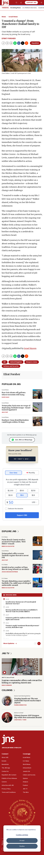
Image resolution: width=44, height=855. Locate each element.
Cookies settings (22, 835)
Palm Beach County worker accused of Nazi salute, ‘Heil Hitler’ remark (14, 542)
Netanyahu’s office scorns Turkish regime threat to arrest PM (15, 555)
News (4, 17)
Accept (22, 840)
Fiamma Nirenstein (20, 705)
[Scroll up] (35, 643)
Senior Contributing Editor (22, 696)
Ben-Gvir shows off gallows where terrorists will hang (13, 393)
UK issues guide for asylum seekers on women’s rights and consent (23, 618)
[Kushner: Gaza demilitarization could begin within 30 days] (37, 421)
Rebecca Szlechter (8, 546)
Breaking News (11, 595)
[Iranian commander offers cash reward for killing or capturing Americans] (22, 666)
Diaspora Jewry (31, 362)
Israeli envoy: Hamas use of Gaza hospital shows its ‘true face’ (21, 603)
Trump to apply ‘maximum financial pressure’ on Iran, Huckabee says (22, 626)
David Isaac (5, 397)
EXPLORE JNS (9, 531)
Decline (22, 846)
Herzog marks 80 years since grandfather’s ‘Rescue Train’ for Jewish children (21, 611)
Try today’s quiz (22, 459)
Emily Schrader (7, 685)
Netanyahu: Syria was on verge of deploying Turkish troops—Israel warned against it (16, 408)
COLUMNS (7, 690)
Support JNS (31, 2)
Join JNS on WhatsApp (23, 440)
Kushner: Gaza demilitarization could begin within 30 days (15, 421)
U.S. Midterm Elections (30, 8)
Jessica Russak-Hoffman (10, 572)
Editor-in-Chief (18, 713)
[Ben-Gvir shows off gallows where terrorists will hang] (37, 394)
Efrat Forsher (9, 38)
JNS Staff (5, 412)
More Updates (8, 643)
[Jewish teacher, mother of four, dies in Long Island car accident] (37, 569)
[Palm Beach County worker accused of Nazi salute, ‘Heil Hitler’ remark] (37, 541)
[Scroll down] (39, 643)
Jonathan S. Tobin (20, 720)
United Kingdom (16, 362)
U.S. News (5, 537)
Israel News (13, 17)
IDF (5, 362)
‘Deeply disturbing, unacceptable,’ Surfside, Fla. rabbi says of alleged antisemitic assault (16, 583)
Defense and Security (11, 366)
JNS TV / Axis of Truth (8, 677)
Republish (35, 43)
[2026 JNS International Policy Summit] (22, 812)
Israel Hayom (30, 348)
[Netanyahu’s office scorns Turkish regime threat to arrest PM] (37, 555)
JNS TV (6, 653)
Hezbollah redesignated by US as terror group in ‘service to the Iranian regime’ (23, 634)
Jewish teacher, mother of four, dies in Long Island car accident (15, 568)
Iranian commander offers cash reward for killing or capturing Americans (22, 681)
